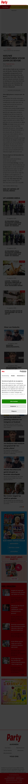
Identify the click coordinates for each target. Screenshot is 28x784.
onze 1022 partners (10, 383)
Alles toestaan (14, 401)
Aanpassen (13, 406)
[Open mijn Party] (21, 2)
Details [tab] (13, 375)
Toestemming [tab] (5, 375)
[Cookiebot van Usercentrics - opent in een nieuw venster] (20, 372)
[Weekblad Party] (7, 2)
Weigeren (14, 411)
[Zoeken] (25, 2)
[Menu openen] (16, 2)
